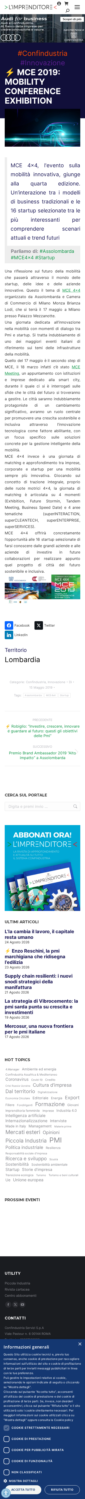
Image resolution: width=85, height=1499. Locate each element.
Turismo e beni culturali (63, 1175)
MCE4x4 (51, 695)
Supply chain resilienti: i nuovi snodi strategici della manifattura (38, 981)
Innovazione (56, 682)
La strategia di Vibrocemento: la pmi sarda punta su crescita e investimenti (41, 1006)
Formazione (50, 1104)
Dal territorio (20, 1091)
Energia (56, 1098)
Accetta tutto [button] (23, 1490)
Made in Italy (15, 1126)
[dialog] (42, 1419)
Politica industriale (24, 1147)
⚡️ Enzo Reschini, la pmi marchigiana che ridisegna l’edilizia (35, 956)
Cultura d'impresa (52, 1085)
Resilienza (53, 1148)
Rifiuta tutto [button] (62, 1490)
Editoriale (40, 1098)
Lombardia (22, 659)
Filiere (9, 1105)
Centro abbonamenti (20, 1295)
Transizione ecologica (19, 1175)
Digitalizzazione (47, 1092)
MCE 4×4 (71, 290)
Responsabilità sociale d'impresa (26, 1153)
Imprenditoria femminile (22, 1110)
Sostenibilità (17, 1164)
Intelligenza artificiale (25, 1115)
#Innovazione (42, 62)
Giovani (73, 1105)
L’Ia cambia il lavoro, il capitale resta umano (39, 934)
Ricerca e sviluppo (26, 1158)
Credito (50, 1079)
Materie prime (62, 1126)
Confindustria (36, 682)
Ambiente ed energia (39, 1069)
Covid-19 (36, 1079)
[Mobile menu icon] (77, 7)
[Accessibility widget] (6, 1493)
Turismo (41, 1175)
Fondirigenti (25, 1105)
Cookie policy (63, 1420)
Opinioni (51, 1132)
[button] (42, 1480)
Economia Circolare (17, 1098)
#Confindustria (43, 53)
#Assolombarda (57, 251)
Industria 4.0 (66, 1110)
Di (70, 682)
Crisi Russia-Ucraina (17, 1085)
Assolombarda (33, 695)
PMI (55, 1140)
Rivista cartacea (17, 1289)
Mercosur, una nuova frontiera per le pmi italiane (39, 1029)
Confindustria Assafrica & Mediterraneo (31, 1074)
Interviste (58, 1121)
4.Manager (12, 1069)
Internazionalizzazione (26, 1120)
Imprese (48, 1110)
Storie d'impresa (37, 1169)
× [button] (79, 1344)
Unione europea (28, 1179)
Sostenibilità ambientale (49, 1164)
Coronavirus (17, 1079)
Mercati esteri (22, 1132)
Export (72, 1097)
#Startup (45, 257)
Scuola (53, 1159)
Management (40, 1126)
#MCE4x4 (22, 257)
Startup (64, 695)
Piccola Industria (26, 1140)
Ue (7, 1180)
